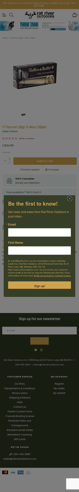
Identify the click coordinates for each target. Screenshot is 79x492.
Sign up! (39, 286)
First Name (15, 242)
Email (12, 224)
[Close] (69, 198)
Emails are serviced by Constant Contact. (52, 275)
